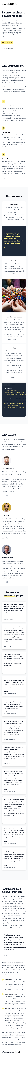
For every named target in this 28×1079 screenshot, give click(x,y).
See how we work (7, 42)
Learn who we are (7, 48)
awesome (9, 3)
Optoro (22, 901)
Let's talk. (17, 1052)
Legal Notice (19, 1072)
